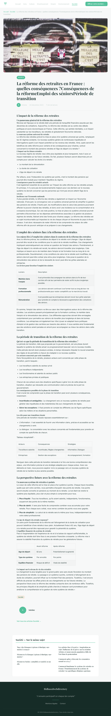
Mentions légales (51, 703)
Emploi (53, 4)
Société (74, 4)
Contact (63, 703)
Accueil (18, 4)
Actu (25, 4)
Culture (31, 4)
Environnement (63, 4)
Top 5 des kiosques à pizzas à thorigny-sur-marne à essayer (33, 648)
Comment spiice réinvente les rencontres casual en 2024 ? (74, 660)
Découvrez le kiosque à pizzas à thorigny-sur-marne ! (34, 655)
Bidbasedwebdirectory (55, 688)
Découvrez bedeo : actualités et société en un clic (34, 663)
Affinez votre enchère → (96, 4)
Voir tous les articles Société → (29, 621)
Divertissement (42, 4)
